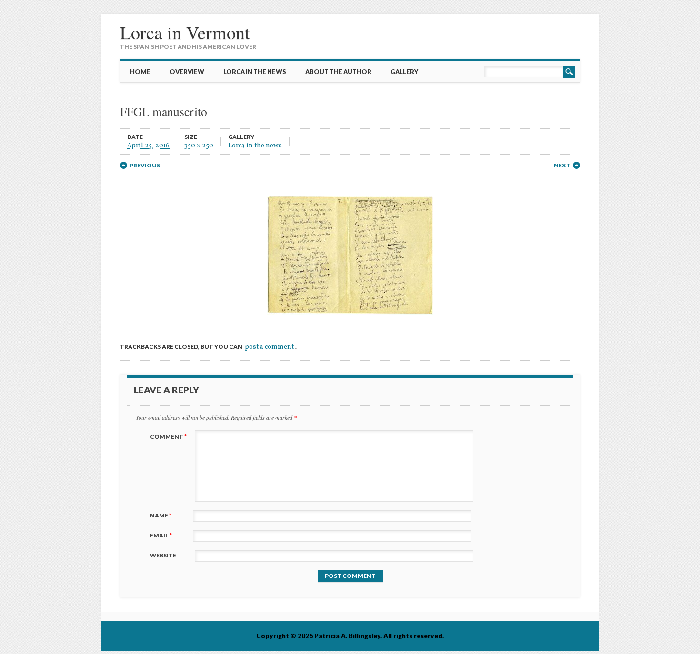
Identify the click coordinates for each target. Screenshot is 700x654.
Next (562, 165)
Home (140, 72)
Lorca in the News (254, 72)
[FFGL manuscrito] (350, 323)
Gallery (404, 72)
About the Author (338, 72)
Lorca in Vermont (185, 32)
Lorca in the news (255, 145)
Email (161, 535)
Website (163, 555)
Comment (168, 436)
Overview (187, 72)
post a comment (269, 346)
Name (160, 515)
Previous (145, 165)
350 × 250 (198, 145)
